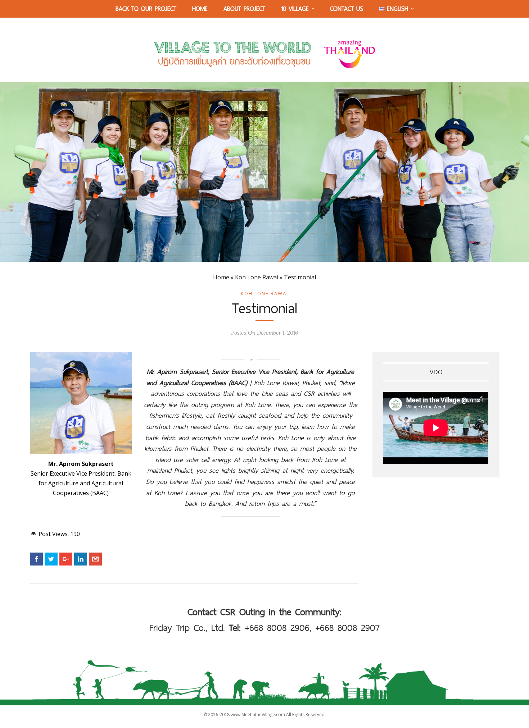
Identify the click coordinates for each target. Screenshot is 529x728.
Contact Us (346, 8)
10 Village (295, 8)
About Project (244, 8)
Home (200, 8)
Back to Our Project (146, 8)
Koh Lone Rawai (256, 277)
